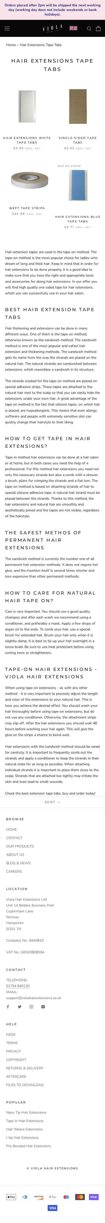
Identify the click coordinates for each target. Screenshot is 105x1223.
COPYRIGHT (16, 1059)
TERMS (12, 1043)
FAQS (11, 1034)
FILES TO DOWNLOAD (25, 1085)
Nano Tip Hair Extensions (26, 1112)
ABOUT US (15, 854)
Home (11, 44)
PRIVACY (13, 1051)
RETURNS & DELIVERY (24, 1068)
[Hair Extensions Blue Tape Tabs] (78, 185)
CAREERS (14, 871)
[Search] (89, 28)
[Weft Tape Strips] (27, 181)
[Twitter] (19, 1007)
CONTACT (14, 838)
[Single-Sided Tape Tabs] (78, 106)
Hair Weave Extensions (24, 1129)
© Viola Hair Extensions (52, 1168)
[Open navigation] (7, 28)
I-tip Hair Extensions (22, 1137)
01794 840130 (18, 986)
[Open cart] (98, 28)
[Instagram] (31, 1007)
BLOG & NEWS (18, 863)
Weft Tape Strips (27, 208)
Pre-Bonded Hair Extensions (28, 1146)
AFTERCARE (16, 1076)
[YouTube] (43, 1007)
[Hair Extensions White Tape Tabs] (27, 106)
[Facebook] (8, 1007)
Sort (51, 802)
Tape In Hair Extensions (25, 1120)
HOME (11, 829)
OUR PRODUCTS (20, 846)
